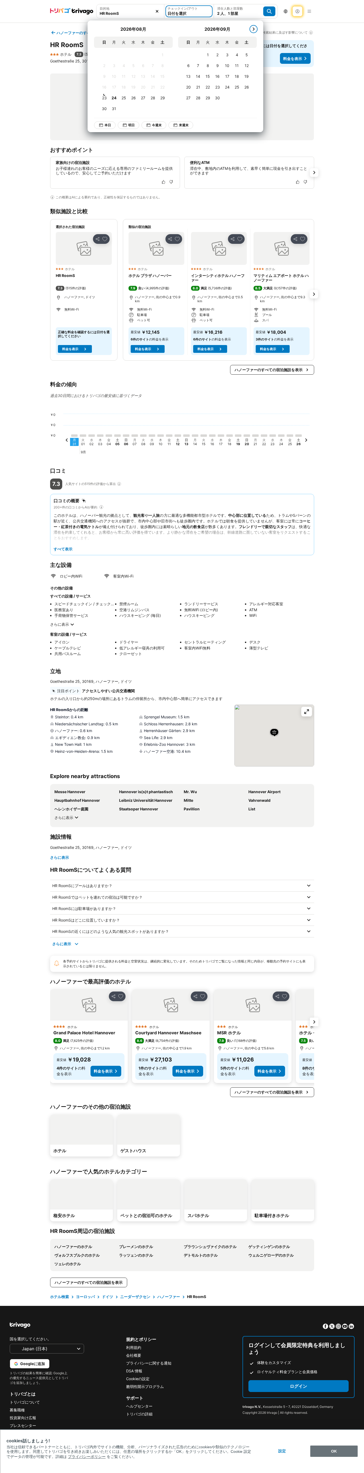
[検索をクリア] (157, 11)
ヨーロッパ (85, 1296)
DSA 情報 (134, 1371)
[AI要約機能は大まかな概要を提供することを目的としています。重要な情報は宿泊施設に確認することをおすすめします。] (52, 197)
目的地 (104, 8)
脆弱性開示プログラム (145, 1386)
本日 (108, 125)
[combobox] (130, 11)
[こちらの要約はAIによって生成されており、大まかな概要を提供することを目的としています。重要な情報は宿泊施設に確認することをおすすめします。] (101, 507)
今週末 (157, 125)
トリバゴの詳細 (139, 1414)
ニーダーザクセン (135, 1296)
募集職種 (17, 1410)
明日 (131, 125)
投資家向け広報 (23, 1417)
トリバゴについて (25, 1402)
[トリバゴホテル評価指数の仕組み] (119, 484)
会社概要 (133, 1355)
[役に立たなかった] (171, 182)
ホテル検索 (59, 1296)
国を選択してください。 (30, 1339)
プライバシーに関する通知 (148, 1363)
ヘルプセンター (139, 1406)
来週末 (184, 125)
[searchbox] (130, 13)
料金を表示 (292, 58)
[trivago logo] (71, 11)
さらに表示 (59, 624)
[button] (130, 11)
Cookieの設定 (138, 1378)
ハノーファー (168, 1296)
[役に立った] (163, 182)
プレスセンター (23, 1425)
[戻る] (67, 441)
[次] (253, 29)
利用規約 (133, 1347)
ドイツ (107, 1296)
